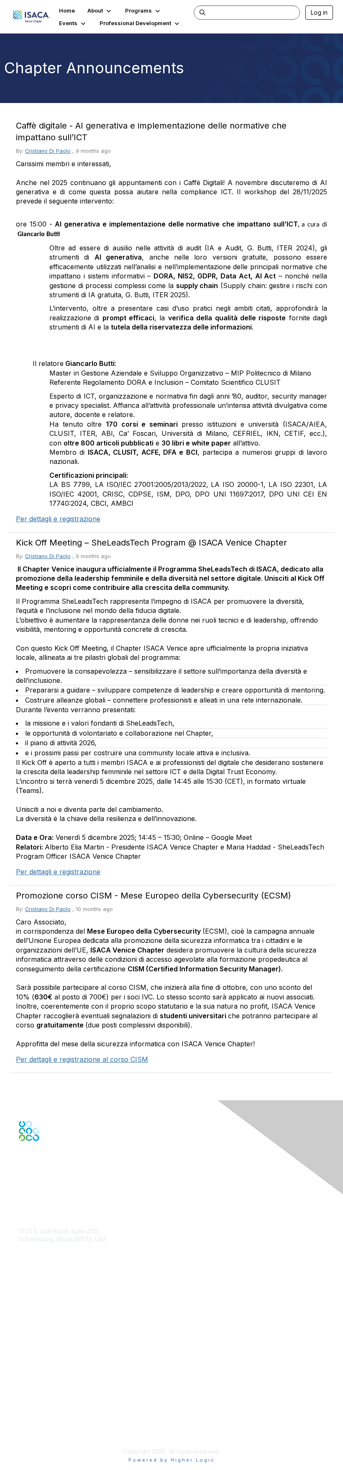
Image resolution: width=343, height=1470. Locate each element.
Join (25, 1308)
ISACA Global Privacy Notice (58, 1418)
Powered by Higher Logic (171, 1460)
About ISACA (36, 1385)
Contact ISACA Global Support (61, 1337)
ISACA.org (32, 1247)
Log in (319, 12)
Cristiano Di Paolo (48, 151)
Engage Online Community (56, 1182)
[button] (100, 10)
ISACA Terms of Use (46, 1409)
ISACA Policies (39, 1401)
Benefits (30, 1316)
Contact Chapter (41, 1259)
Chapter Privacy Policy (50, 1430)
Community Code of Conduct (59, 1393)
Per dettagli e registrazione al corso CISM (82, 1059)
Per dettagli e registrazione (58, 519)
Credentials (34, 1324)
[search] (202, 12)
